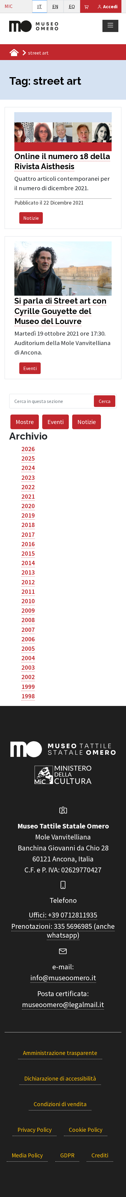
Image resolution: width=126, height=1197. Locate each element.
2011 (28, 592)
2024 (28, 468)
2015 (28, 554)
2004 (28, 658)
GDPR (67, 1155)
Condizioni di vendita (60, 1104)
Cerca (104, 401)
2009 (28, 611)
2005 (28, 649)
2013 (28, 572)
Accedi (109, 6)
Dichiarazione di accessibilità (60, 1078)
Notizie (31, 218)
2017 (28, 535)
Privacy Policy (34, 1129)
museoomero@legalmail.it (63, 1004)
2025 (28, 458)
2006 (28, 639)
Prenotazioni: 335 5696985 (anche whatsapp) (63, 930)
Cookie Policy (85, 1129)
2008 (28, 620)
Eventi (30, 368)
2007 (28, 630)
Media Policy (27, 1155)
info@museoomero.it (63, 977)
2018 (28, 525)
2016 (28, 544)
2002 (28, 677)
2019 (28, 515)
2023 (28, 478)
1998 (28, 696)
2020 (28, 506)
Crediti (99, 1155)
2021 (28, 497)
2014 (28, 563)
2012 (28, 582)
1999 (28, 687)
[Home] (33, 26)
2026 (28, 449)
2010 (28, 601)
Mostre (25, 422)
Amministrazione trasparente (60, 1052)
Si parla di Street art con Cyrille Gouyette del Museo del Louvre (60, 311)
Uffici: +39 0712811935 (63, 915)
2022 (28, 487)
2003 (28, 668)
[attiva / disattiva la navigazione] (110, 25)
